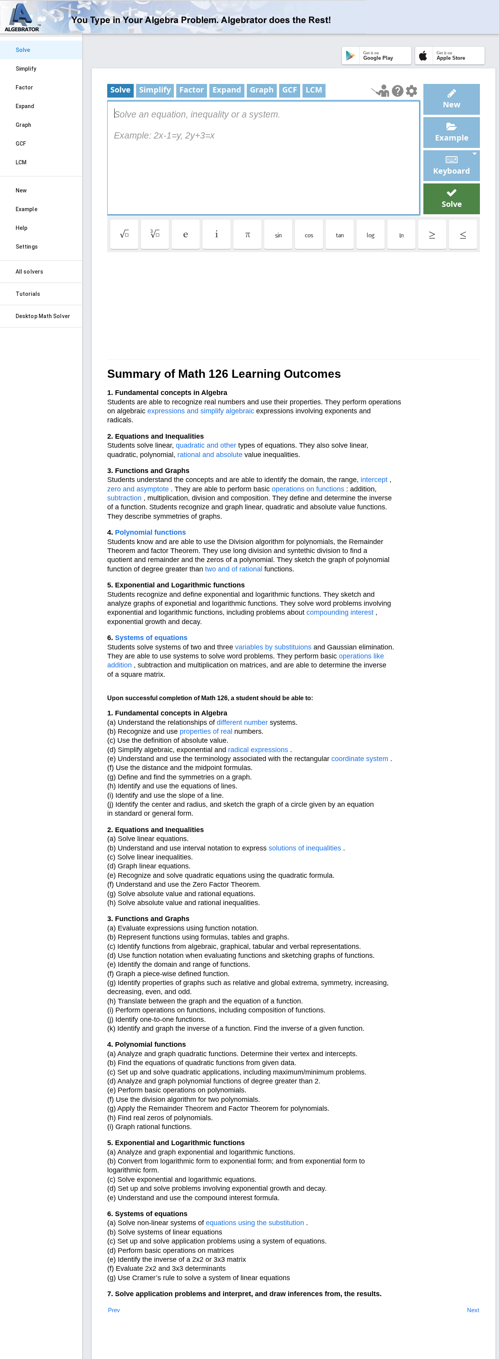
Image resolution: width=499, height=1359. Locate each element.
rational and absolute (209, 455)
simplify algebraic (227, 411)
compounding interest (339, 612)
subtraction (124, 498)
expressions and (172, 411)
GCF (21, 144)
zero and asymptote (138, 489)
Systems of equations (151, 638)
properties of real (206, 731)
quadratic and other (206, 445)
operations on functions (308, 489)
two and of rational (233, 569)
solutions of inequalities (305, 848)
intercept (374, 480)
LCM (21, 162)
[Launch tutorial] (380, 90)
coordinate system (359, 759)
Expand (25, 106)
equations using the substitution (255, 1223)
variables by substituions (273, 647)
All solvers (29, 272)
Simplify (26, 69)
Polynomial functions (150, 532)
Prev (114, 1310)
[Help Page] (397, 91)
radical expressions (258, 750)
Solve (23, 50)
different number (242, 722)
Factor (25, 87)
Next (473, 1310)
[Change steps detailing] (411, 91)
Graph (24, 125)
